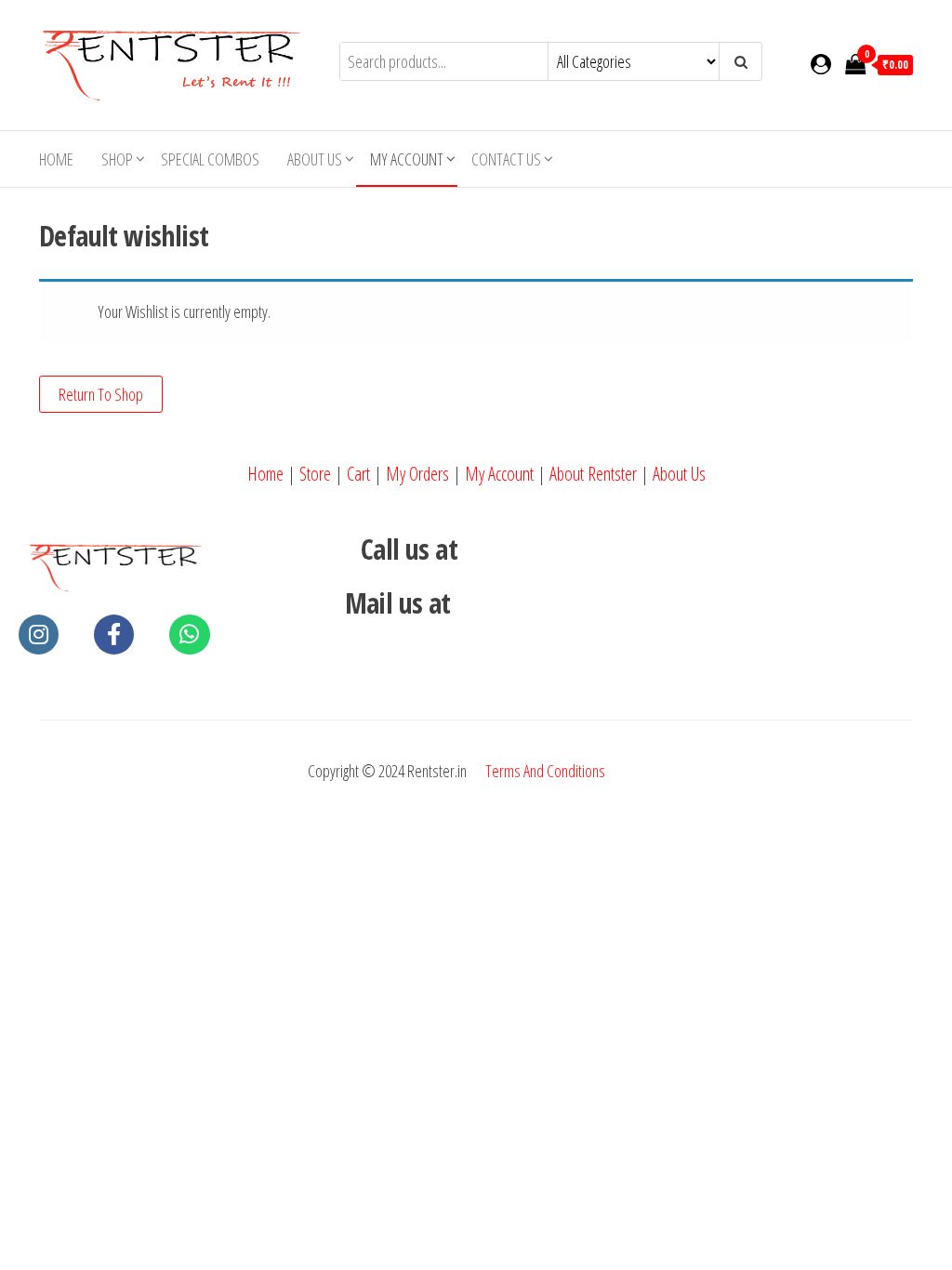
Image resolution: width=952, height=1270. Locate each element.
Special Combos (210, 159)
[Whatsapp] (189, 635)
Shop (117, 159)
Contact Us (506, 159)
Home (56, 159)
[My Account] (821, 63)
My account (406, 159)
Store (315, 473)
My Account (499, 473)
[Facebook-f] (114, 635)
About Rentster (593, 473)
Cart (358, 473)
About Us (314, 159)
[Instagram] (39, 635)
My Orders (417, 473)
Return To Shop (101, 394)
